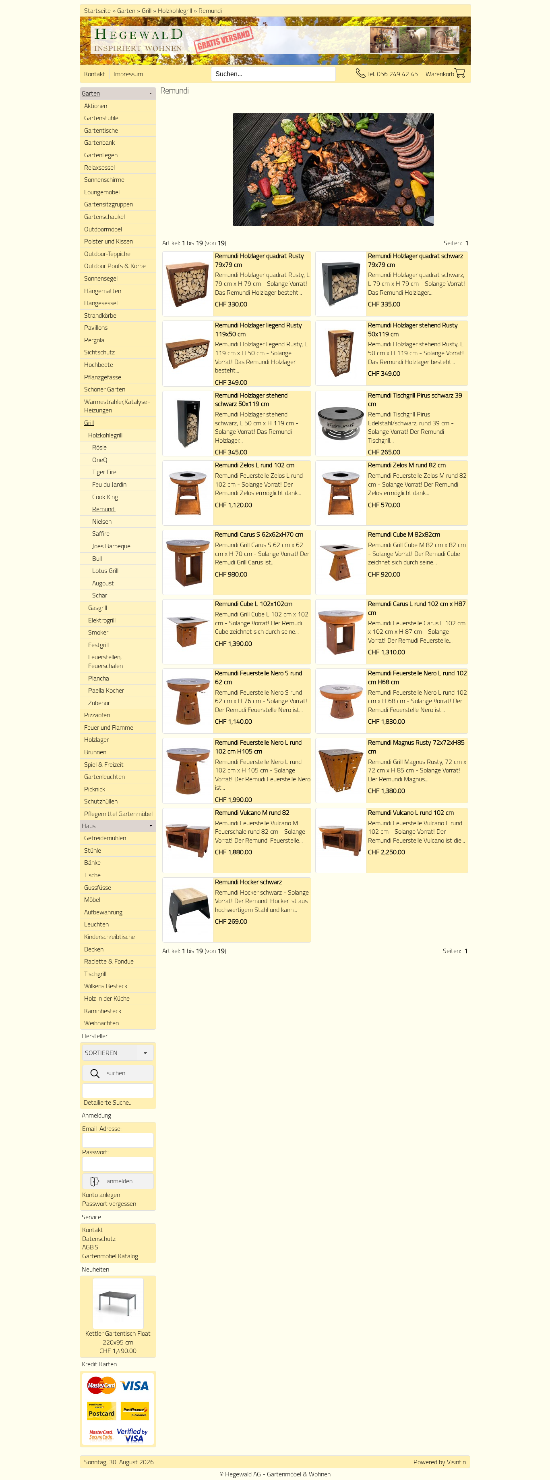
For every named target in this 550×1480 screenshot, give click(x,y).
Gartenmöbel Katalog (110, 1256)
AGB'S (90, 1247)
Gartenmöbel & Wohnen (299, 1474)
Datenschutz (99, 1238)
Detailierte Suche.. (107, 1102)
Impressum (128, 74)
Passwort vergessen (109, 1203)
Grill (146, 10)
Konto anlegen (101, 1195)
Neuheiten (95, 1269)
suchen (116, 1073)
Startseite (97, 10)
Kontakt (94, 74)
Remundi (210, 10)
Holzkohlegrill (175, 10)
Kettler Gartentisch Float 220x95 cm (118, 1337)
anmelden (119, 1181)
